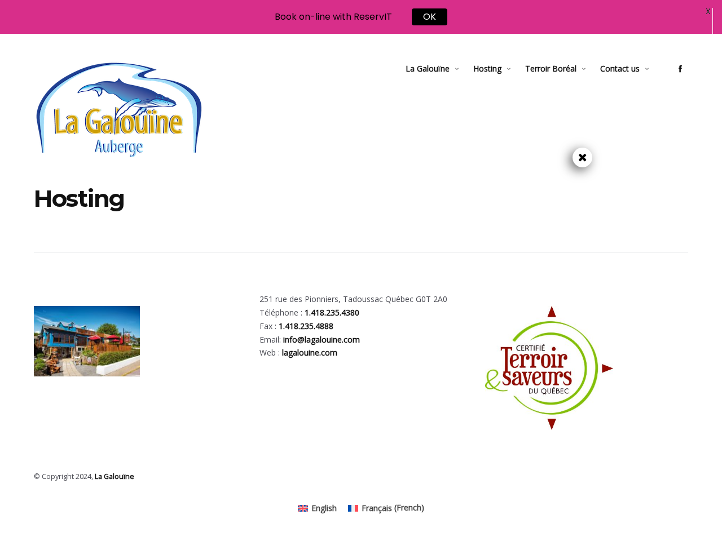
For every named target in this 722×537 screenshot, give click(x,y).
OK (429, 16)
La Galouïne (428, 68)
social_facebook (680, 69)
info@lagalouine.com (321, 339)
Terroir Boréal (550, 68)
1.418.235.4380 (332, 312)
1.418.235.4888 (306, 326)
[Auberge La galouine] (118, 109)
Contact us (620, 68)
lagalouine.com (309, 352)
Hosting (487, 68)
